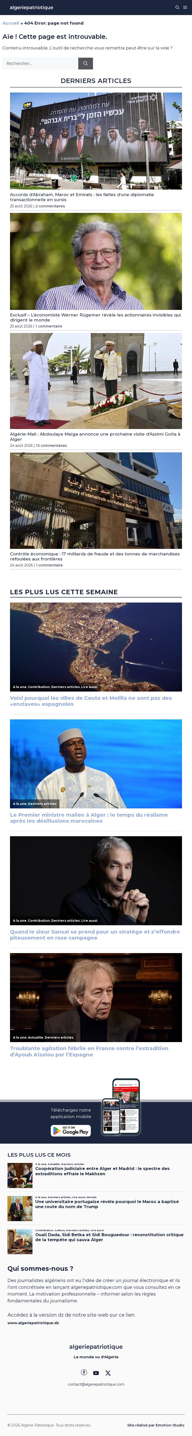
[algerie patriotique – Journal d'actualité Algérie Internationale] (31, 7)
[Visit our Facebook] (84, 1373)
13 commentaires (51, 445)
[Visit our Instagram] (96, 1373)
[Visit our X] (108, 1373)
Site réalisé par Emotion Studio (155, 1425)
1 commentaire (49, 326)
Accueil (10, 23)
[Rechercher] (85, 64)
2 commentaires (50, 206)
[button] (177, 7)
